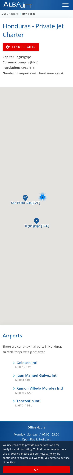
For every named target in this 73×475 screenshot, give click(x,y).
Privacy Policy (48, 453)
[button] (65, 5)
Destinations (11, 13)
